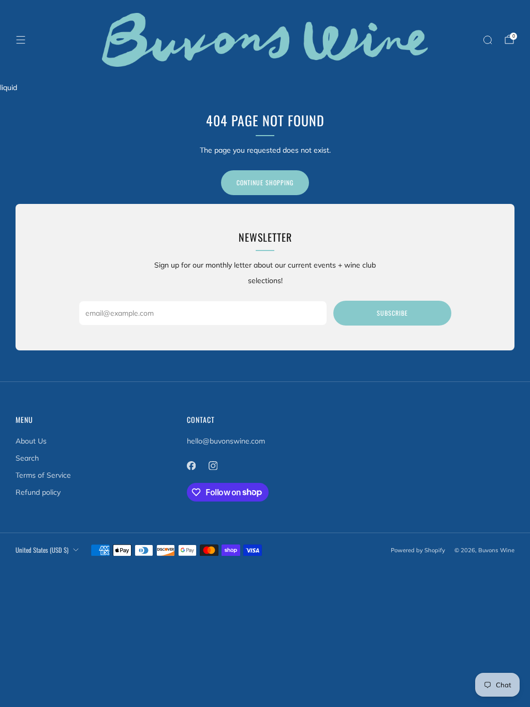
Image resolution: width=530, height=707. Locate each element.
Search (27, 458)
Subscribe (392, 312)
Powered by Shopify (418, 550)
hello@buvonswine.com (226, 441)
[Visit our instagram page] (213, 466)
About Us (31, 441)
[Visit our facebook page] (191, 466)
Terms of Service (43, 475)
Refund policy (38, 492)
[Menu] (21, 40)
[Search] (487, 40)
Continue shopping (265, 182)
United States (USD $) (42, 550)
